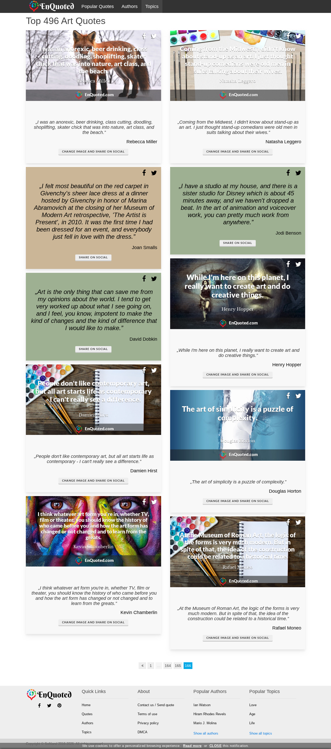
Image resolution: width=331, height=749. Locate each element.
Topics (152, 6)
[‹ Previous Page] (142, 665)
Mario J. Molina (204, 723)
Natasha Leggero (283, 141)
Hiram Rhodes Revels (209, 714)
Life (252, 723)
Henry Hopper (286, 364)
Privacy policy (148, 723)
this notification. (229, 746)
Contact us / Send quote (156, 705)
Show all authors (205, 733)
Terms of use (147, 714)
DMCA (142, 732)
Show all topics (260, 733)
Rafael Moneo (286, 628)
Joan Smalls (144, 247)
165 (178, 666)
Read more (192, 746)
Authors (130, 6)
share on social (93, 257)
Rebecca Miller (141, 141)
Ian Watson (201, 705)
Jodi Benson (288, 233)
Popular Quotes (97, 6)
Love (253, 705)
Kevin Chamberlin (139, 612)
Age (252, 714)
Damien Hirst (143, 470)
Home (86, 705)
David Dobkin (143, 339)
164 (168, 666)
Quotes (87, 714)
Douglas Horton (285, 491)
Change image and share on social (93, 151)
